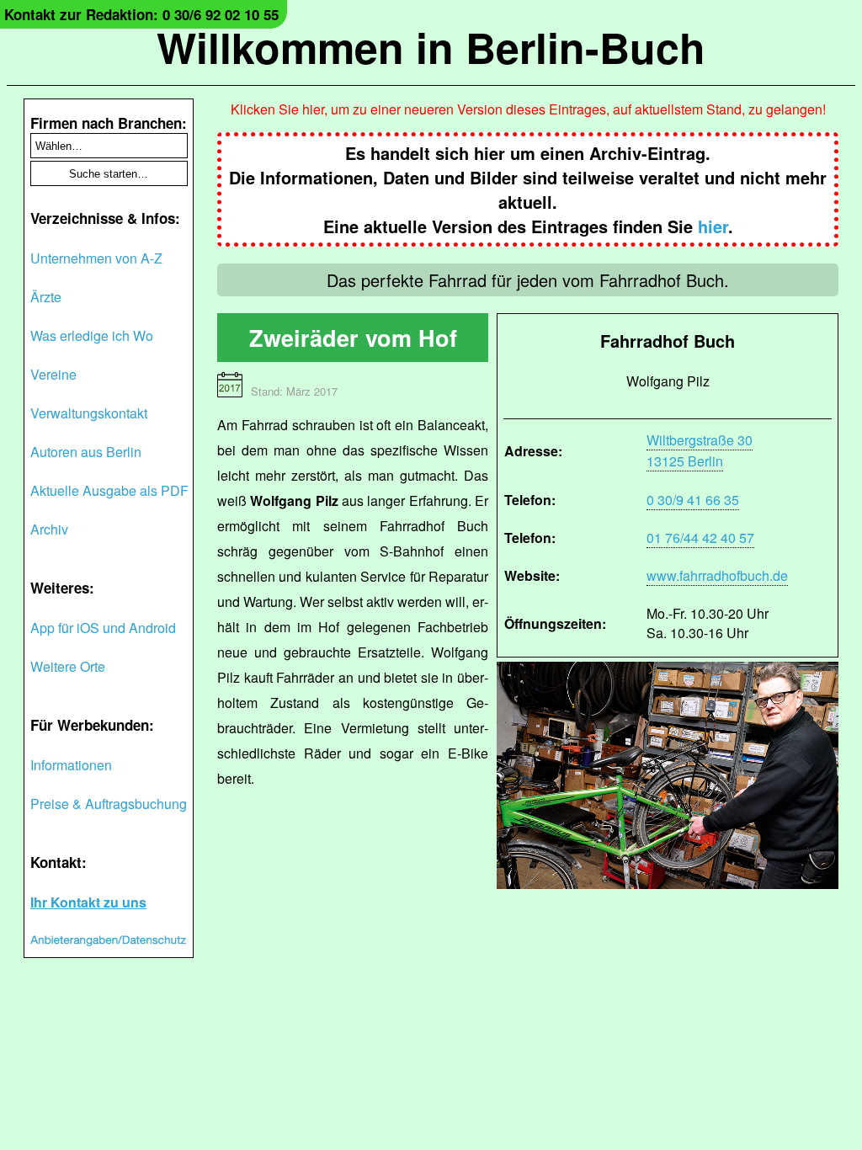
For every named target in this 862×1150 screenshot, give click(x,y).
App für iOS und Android (103, 627)
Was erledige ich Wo (91, 335)
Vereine (53, 374)
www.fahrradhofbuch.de (717, 575)
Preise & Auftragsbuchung (108, 803)
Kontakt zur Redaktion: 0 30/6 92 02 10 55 (141, 14)
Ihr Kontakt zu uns (88, 902)
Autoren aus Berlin (85, 451)
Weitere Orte (67, 666)
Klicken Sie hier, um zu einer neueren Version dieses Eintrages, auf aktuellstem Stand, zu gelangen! (528, 109)
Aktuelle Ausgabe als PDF (109, 490)
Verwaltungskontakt (88, 413)
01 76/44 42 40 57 (700, 537)
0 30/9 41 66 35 (692, 499)
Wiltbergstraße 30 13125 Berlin (699, 450)
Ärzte (45, 296)
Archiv (49, 529)
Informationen (71, 765)
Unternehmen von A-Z (96, 258)
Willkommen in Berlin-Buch (431, 47)
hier (713, 226)
